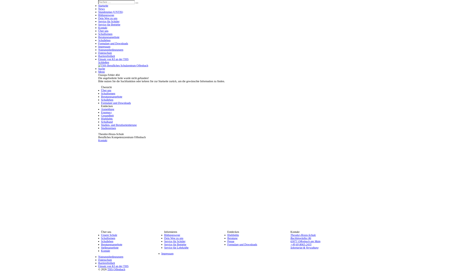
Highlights (107, 118)
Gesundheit (107, 115)
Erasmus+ (106, 112)
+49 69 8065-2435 (300, 244)
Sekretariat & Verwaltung (304, 247)
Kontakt (102, 140)
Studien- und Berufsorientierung (119, 125)
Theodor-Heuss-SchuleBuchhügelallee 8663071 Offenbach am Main (305, 238)
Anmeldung (107, 109)
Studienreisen (108, 128)
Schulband (107, 121)
